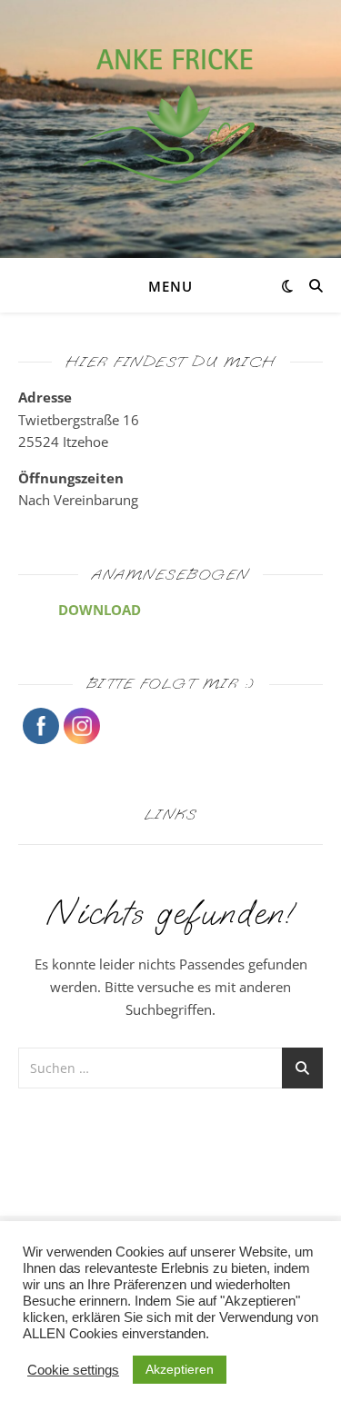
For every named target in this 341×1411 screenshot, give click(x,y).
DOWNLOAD (99, 610)
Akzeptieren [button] (179, 1369)
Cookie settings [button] (73, 1370)
